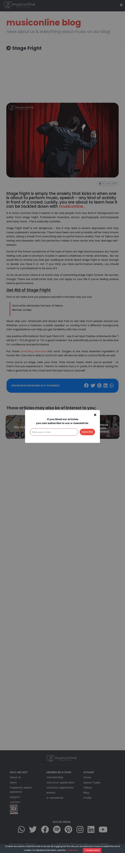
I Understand (92, 850)
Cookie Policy (72, 850)
